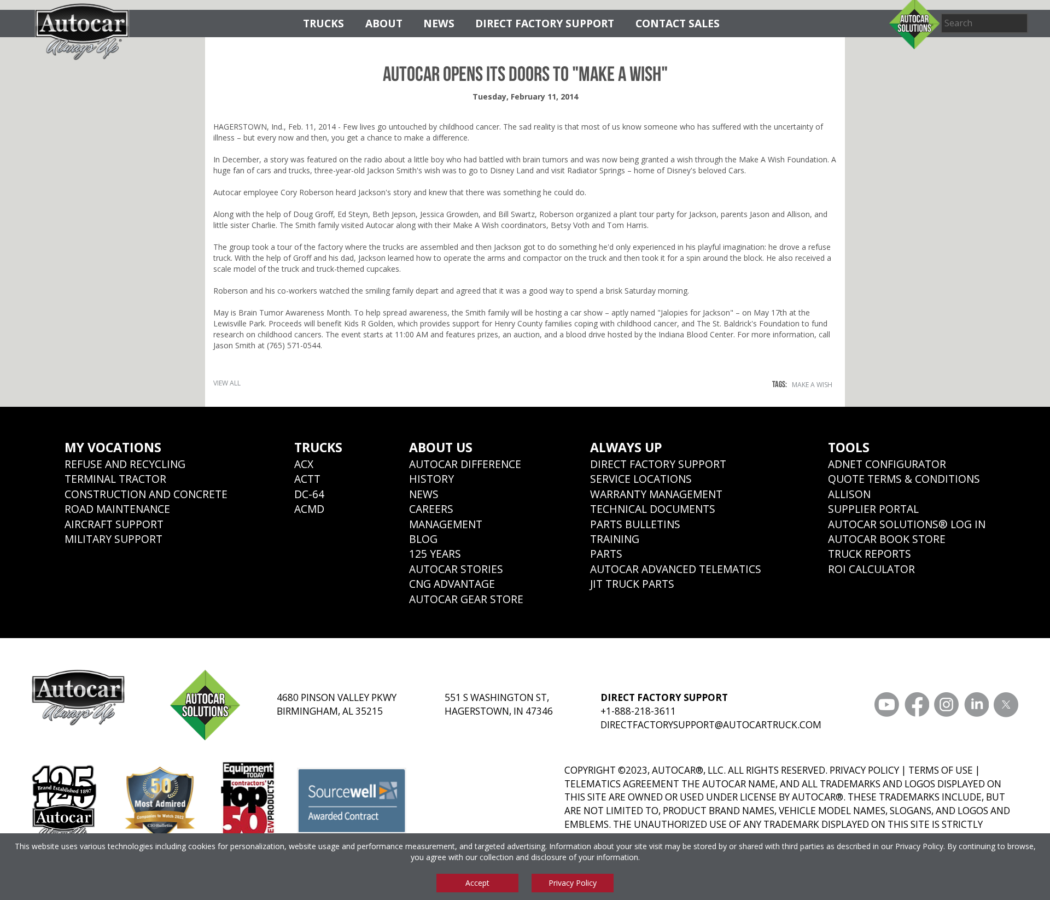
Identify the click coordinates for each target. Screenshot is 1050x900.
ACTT (307, 478)
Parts (606, 553)
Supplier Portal (873, 508)
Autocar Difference (465, 464)
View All (227, 383)
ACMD (309, 508)
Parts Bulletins (635, 524)
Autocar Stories (456, 569)
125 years (435, 553)
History (431, 478)
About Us (440, 447)
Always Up (626, 447)
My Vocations (113, 447)
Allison (849, 494)
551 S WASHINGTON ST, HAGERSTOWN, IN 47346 (499, 704)
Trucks (323, 23)
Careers (431, 508)
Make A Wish (812, 384)
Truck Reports (869, 553)
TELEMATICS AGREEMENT (621, 784)
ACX (303, 464)
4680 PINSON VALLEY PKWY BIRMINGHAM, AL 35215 (336, 704)
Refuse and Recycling (125, 464)
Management (445, 524)
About (383, 23)
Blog (423, 538)
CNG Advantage (452, 583)
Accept (477, 883)
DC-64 (309, 494)
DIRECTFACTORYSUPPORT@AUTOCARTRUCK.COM (710, 724)
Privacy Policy (919, 846)
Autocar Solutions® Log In (906, 524)
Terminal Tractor (115, 478)
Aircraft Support (114, 524)
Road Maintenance (117, 508)
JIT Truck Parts (632, 583)
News (438, 23)
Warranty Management (656, 494)
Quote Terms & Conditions (904, 478)
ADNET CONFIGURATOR (887, 464)
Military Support (113, 538)
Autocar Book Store (887, 538)
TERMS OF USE (940, 770)
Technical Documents (652, 508)
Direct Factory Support (544, 23)
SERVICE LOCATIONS (641, 478)
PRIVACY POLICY (864, 770)
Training (614, 538)
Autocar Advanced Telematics (675, 569)
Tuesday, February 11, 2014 (525, 96)
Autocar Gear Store (466, 599)
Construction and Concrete (146, 494)
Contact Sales (677, 23)
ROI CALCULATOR (871, 569)
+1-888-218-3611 (638, 711)
